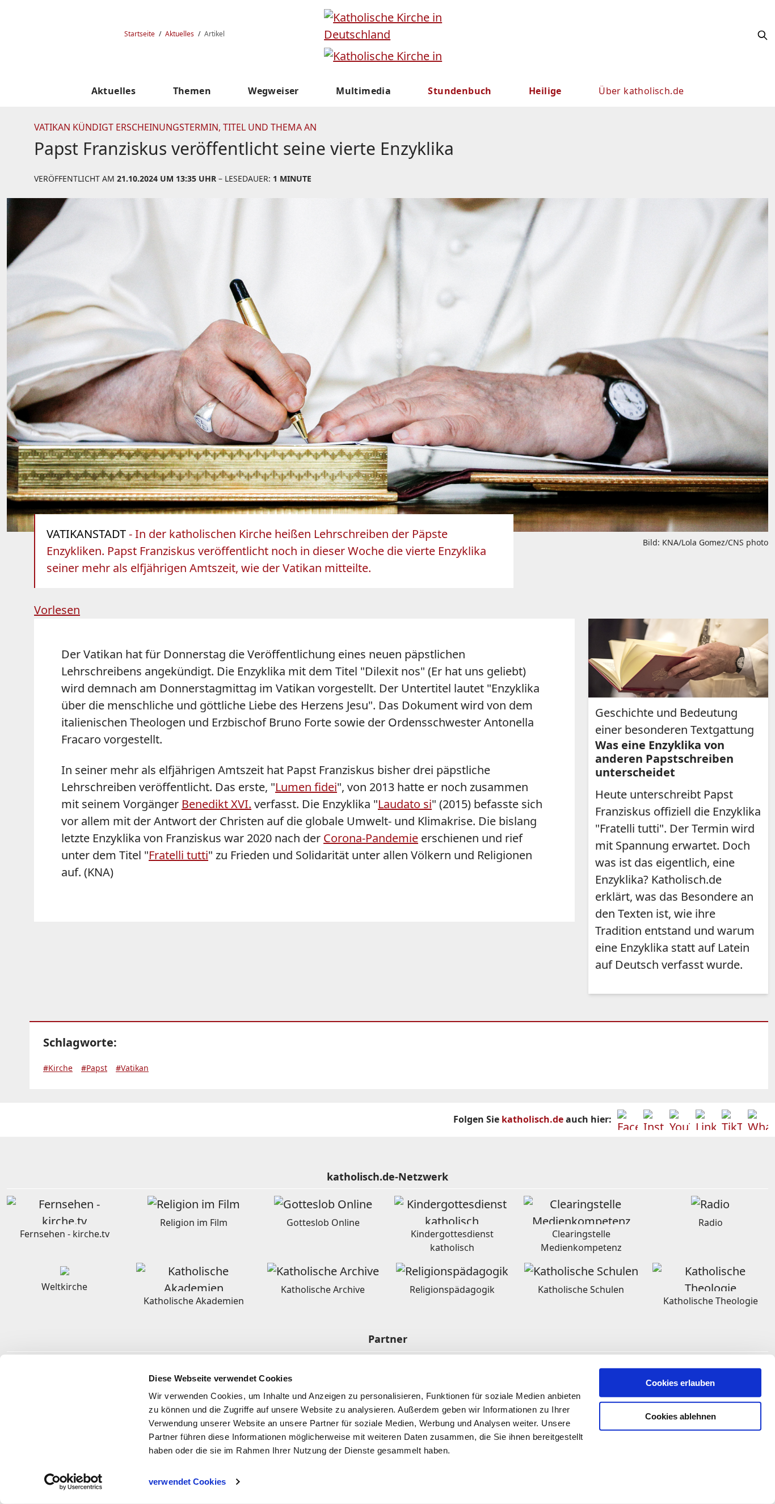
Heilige (545, 91)
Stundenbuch (459, 91)
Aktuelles (179, 34)
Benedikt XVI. (216, 804)
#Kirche (58, 1067)
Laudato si (405, 804)
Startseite (139, 34)
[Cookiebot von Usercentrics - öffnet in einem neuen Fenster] (73, 1481)
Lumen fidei (306, 787)
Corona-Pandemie (370, 838)
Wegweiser (273, 91)
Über (641, 91)
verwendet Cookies (187, 1481)
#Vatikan (132, 1067)
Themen (192, 91)
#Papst (94, 1067)
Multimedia (363, 91)
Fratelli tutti (178, 855)
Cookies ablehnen (680, 1416)
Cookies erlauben (680, 1383)
